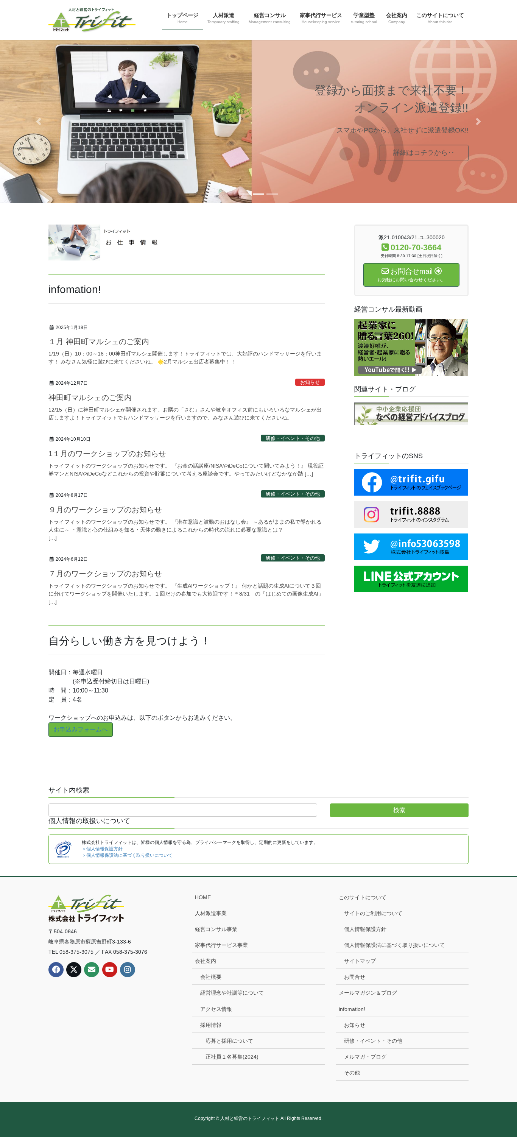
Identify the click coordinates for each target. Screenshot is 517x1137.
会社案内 (205, 961)
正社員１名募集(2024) (232, 1057)
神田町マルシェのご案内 (90, 397)
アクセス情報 (216, 1009)
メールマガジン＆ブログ (368, 993)
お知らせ (310, 382)
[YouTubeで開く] (411, 349)
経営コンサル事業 (216, 929)
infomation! (352, 1009)
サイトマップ (360, 961)
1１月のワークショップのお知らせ (107, 453)
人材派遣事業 (211, 913)
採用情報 (210, 1025)
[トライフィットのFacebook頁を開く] (411, 482)
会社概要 (210, 977)
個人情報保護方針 (365, 929)
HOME (203, 897)
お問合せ (354, 977)
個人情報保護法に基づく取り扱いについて (394, 945)
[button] (39, 121)
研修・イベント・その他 (293, 438)
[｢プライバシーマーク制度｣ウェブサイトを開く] (63, 848)
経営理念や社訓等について (232, 993)
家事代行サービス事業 (221, 945)
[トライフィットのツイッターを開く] (411, 546)
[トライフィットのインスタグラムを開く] (411, 514)
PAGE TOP (498, 1096)
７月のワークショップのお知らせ (105, 573)
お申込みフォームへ (80, 729)
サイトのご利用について (373, 913)
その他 (352, 1073)
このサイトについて (362, 897)
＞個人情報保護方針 (102, 849)
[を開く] (411, 578)
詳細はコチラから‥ (424, 152)
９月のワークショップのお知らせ (105, 509)
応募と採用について (229, 1041)
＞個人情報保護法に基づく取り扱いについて (127, 855)
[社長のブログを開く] (411, 413)
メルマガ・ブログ (365, 1057)
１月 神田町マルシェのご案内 (98, 341)
